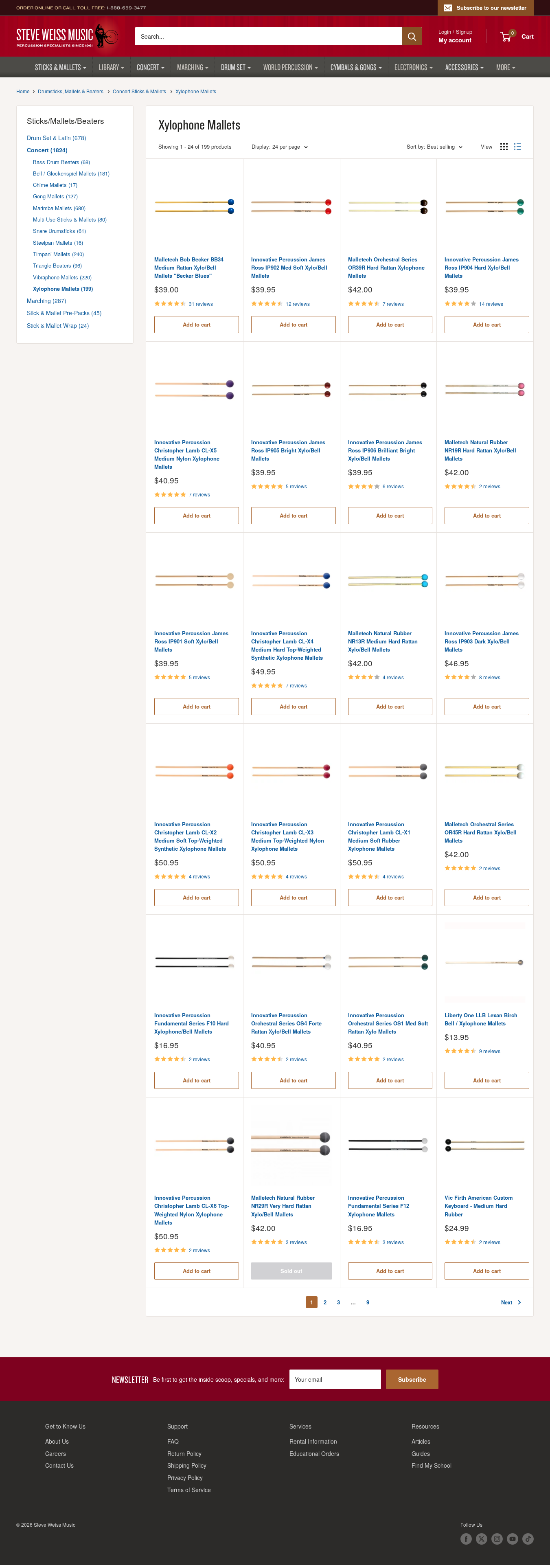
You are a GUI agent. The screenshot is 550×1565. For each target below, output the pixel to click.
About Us (57, 1441)
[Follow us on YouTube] (512, 1539)
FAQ (173, 1441)
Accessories (461, 66)
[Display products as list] (517, 146)
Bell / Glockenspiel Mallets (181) (71, 173)
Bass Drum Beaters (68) (61, 162)
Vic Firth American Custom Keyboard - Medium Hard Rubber (479, 1206)
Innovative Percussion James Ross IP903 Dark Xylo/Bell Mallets (482, 641)
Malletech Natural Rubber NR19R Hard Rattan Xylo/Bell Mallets (480, 450)
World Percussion (288, 66)
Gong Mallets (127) (55, 196)
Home (23, 91)
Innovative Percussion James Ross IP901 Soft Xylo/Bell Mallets (191, 641)
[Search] (412, 36)
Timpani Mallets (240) (58, 254)
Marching (190, 66)
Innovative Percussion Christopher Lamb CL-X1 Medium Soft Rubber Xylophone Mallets (379, 836)
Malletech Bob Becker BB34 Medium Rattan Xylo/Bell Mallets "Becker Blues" (189, 267)
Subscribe (412, 1379)
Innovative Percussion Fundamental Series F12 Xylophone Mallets (378, 1206)
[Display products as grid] (504, 146)
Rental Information (313, 1441)
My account (454, 39)
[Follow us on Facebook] (466, 1539)
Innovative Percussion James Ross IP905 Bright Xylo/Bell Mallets (288, 450)
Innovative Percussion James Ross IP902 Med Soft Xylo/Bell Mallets (289, 267)
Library (109, 66)
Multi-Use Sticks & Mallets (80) (70, 219)
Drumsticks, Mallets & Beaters (70, 91)
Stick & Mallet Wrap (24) (58, 325)
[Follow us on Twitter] (481, 1539)
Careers (55, 1453)
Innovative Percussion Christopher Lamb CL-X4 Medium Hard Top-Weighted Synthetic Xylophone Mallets (287, 645)
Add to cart (196, 324)
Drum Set (233, 66)
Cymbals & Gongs (354, 66)
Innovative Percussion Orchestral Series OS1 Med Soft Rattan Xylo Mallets (388, 1023)
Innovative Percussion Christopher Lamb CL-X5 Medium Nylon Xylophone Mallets (186, 454)
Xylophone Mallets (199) (63, 288)
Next (506, 1302)
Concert (148, 66)
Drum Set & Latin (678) (56, 138)
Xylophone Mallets (195, 91)
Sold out (291, 1271)
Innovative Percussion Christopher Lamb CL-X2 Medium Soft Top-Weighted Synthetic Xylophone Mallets (190, 836)
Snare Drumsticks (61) (59, 231)
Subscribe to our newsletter (491, 7)
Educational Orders (314, 1453)
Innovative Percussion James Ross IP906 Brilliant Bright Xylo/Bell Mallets (385, 450)
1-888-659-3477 (126, 8)
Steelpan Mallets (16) (58, 242)
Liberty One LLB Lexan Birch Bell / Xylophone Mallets (481, 1019)
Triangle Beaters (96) (57, 265)
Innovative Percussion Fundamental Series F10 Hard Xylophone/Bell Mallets (191, 1023)
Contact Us (59, 1465)
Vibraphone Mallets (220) (62, 277)
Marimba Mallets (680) (59, 208)
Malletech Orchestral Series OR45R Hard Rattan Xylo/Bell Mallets (481, 832)
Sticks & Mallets (58, 66)
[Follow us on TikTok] (528, 1539)
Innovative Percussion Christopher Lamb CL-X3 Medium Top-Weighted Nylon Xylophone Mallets (287, 836)
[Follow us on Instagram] (497, 1539)
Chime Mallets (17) (55, 185)
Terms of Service (189, 1490)
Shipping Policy (186, 1465)
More (503, 66)
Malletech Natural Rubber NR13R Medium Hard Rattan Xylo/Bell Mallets (383, 641)
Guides (421, 1453)
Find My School (431, 1465)
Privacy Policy (185, 1477)
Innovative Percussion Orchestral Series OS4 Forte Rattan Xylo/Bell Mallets (286, 1023)
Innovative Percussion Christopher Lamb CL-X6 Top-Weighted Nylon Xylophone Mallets (191, 1210)
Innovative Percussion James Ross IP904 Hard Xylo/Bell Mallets (482, 267)
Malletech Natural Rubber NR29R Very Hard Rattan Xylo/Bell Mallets (283, 1206)
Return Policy (184, 1453)
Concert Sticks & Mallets (139, 91)
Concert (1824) (47, 150)
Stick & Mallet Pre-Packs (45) (64, 313)
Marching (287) (46, 300)
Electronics (410, 66)
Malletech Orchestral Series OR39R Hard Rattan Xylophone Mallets (386, 267)
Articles (421, 1441)
